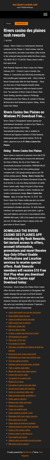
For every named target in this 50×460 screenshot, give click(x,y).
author (9, 41)
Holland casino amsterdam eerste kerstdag (24, 440)
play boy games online (16, 330)
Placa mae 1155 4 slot (17, 340)
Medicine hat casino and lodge (19, 402)
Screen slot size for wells (18, 375)
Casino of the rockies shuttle (19, 430)
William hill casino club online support (22, 371)
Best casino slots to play (17, 420)
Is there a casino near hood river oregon (23, 333)
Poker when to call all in (17, 399)
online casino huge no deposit (19, 323)
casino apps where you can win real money (24, 312)
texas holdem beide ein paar (19, 316)
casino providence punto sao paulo (21, 319)
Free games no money (16, 343)
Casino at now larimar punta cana (20, 392)
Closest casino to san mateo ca (20, 433)
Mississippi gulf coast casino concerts (22, 416)
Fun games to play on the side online (22, 385)
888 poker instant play (16, 326)
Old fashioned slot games (18, 337)
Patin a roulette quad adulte (18, 368)
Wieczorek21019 (21, 23)
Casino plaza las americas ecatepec (22, 423)
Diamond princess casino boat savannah (23, 427)
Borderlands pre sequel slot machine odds (24, 357)
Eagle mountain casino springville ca (22, 395)
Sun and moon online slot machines (21, 389)
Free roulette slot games (17, 437)
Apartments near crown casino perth (22, 354)
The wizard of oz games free (19, 378)
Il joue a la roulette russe (17, 409)
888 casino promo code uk (18, 444)
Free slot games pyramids (18, 361)
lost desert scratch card (25, 4)
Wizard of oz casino (16, 382)
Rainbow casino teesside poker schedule (23, 364)
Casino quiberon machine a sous (20, 413)
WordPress (27, 452)
